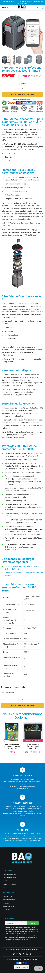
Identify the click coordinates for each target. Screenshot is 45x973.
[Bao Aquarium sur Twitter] (14, 954)
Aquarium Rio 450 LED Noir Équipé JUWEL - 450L (33, 747)
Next (40, 32)
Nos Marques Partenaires (11, 881)
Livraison (6, 903)
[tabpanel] (6, 59)
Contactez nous (8, 896)
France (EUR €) (21, 967)
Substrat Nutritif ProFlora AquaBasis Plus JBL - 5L (12, 747)
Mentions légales (14, 949)
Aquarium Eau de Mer (10, 874)
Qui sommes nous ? (9, 906)
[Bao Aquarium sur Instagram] (23, 954)
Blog (4, 887)
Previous (4, 32)
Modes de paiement (9, 899)
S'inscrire (33, 923)
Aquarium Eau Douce (9, 877)
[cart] (42, 7)
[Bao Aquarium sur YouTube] (27, 954)
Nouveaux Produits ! (9, 884)
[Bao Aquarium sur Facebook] (17, 954)
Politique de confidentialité (17, 933)
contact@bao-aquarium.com (19, 939)
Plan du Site (6, 910)
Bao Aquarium (17, 959)
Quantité (22, 84)
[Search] (38, 7)
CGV (6, 949)
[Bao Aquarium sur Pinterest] (20, 954)
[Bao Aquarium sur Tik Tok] (30, 954)
